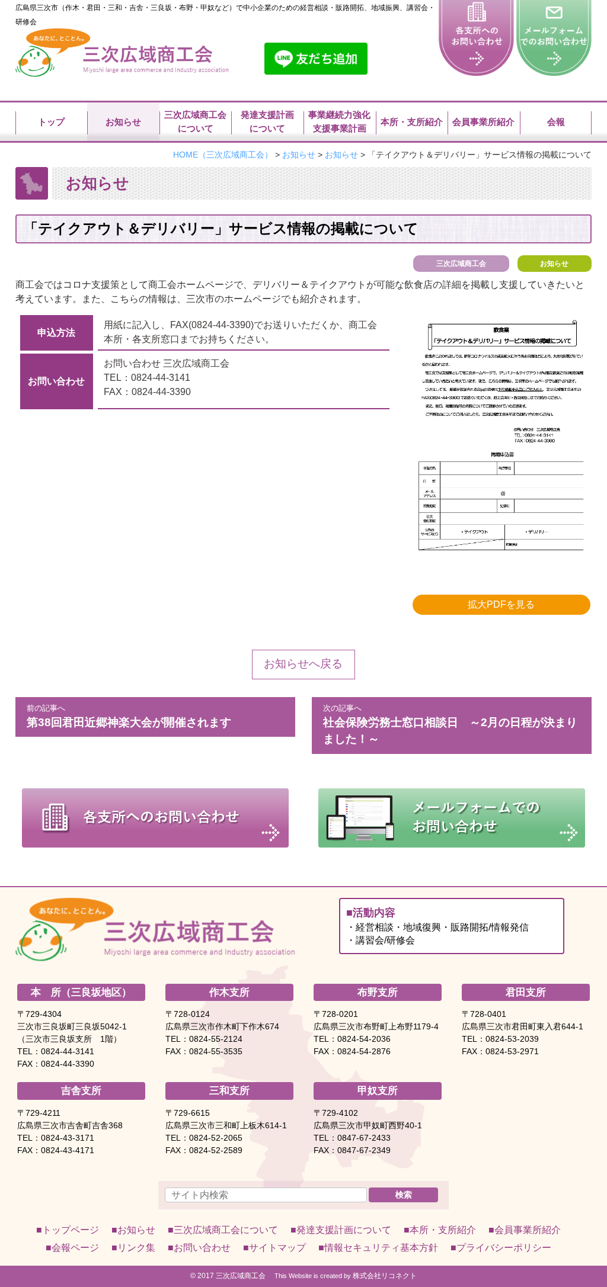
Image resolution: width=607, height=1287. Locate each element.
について (226, 1230)
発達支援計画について (267, 121)
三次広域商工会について (195, 121)
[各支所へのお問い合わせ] (476, 34)
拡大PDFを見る (501, 604)
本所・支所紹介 (412, 122)
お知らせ (554, 263)
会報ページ (75, 1248)
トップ (51, 122)
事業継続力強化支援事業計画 (339, 121)
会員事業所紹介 (483, 122)
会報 (556, 122)
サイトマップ (277, 1248)
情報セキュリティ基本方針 (381, 1248)
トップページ (70, 1230)
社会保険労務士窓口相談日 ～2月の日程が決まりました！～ (450, 724)
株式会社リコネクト (385, 1276)
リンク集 (136, 1248)
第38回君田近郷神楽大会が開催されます (129, 716)
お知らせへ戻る (303, 663)
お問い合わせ (202, 1248)
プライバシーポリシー (503, 1248)
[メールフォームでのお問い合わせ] (554, 34)
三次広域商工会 (241, 1276)
